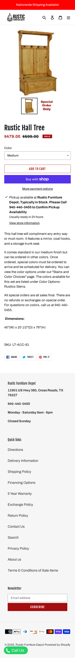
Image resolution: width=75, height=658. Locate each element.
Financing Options (21, 483)
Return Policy (18, 515)
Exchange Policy (20, 504)
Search (13, 537)
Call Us (17, 650)
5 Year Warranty (20, 494)
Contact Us (16, 526)
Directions (15, 450)
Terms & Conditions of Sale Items (33, 570)
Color (8, 148)
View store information (24, 223)
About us (14, 559)
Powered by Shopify (57, 644)
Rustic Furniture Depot (30, 644)
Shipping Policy (19, 472)
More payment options (37, 188)
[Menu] (68, 17)
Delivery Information (23, 461)
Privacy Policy (18, 548)
